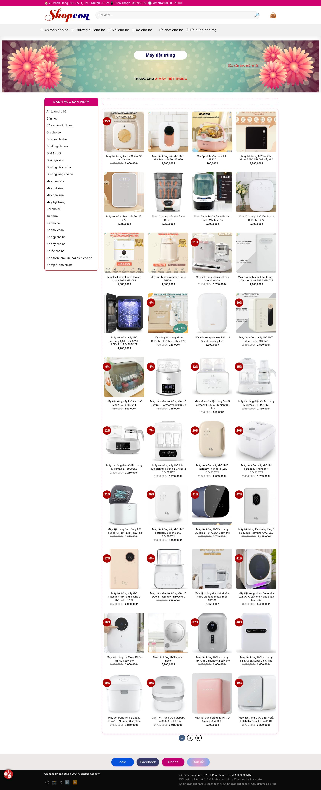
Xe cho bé (144, 30)
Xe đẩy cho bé (55, 244)
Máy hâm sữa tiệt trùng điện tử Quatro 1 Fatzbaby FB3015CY (168, 403)
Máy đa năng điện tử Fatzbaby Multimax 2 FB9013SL (256, 403)
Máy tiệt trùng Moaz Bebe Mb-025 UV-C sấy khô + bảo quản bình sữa (256, 597)
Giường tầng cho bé (59, 174)
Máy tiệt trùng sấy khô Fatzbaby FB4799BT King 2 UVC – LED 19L (124, 597)
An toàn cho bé (56, 30)
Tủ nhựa (52, 216)
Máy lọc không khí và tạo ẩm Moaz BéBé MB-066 (124, 278)
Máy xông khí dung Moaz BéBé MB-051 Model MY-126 (168, 339)
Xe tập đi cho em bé (59, 265)
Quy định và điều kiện (264, 783)
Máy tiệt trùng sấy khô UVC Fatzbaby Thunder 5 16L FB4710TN (212, 469)
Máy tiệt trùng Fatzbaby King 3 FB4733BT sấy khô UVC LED (256, 531)
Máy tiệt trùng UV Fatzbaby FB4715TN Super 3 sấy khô (124, 719)
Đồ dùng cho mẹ (203, 30)
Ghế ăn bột (53, 153)
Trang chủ (144, 79)
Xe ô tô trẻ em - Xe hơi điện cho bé (69, 258)
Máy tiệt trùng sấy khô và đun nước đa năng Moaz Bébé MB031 (212, 597)
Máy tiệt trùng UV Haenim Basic (168, 659)
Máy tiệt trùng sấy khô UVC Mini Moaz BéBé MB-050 (168, 158)
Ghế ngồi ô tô (55, 160)
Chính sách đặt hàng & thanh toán (199, 783)
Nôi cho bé (120, 30)
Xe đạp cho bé (56, 237)
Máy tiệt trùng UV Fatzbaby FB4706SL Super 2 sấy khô (256, 659)
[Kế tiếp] (198, 738)
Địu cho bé (53, 132)
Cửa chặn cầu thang (59, 125)
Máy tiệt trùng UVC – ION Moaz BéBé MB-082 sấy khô (256, 158)
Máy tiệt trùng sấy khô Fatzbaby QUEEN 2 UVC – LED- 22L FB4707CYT (124, 341)
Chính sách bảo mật (218, 779)
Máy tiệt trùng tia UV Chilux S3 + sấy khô (124, 158)
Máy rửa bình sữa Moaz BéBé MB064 (168, 278)
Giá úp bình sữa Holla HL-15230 (212, 158)
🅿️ (68, 782)
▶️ (75, 782)
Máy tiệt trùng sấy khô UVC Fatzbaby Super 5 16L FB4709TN (168, 533)
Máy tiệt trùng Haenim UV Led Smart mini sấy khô (212, 339)
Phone (173, 762)
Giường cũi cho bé (90, 30)
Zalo (122, 762)
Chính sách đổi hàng (235, 783)
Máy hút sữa (54, 188)
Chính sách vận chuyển (248, 779)
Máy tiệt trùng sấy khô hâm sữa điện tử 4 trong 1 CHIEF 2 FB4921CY (168, 469)
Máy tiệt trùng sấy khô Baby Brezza (168, 218)
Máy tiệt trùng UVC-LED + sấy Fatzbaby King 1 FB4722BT (256, 719)
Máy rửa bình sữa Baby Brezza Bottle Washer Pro (212, 218)
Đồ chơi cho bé (171, 30)
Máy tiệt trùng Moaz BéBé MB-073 (124, 218)
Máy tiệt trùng (56, 202)
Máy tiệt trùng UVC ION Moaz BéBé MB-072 (256, 218)
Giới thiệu (184, 779)
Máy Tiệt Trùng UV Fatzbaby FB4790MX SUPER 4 (168, 719)
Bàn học (51, 118)
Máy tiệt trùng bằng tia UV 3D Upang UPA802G (212, 719)
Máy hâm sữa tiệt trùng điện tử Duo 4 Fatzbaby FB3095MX (168, 595)
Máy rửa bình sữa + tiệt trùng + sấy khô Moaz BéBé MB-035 (256, 278)
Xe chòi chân (55, 230)
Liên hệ (198, 779)
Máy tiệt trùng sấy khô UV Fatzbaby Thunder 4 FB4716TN (256, 469)
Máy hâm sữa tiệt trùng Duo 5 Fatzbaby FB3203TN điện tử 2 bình (212, 405)
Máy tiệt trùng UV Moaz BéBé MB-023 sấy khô (124, 659)
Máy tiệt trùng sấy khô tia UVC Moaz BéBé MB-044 (124, 403)
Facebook (148, 762)
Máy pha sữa (55, 195)
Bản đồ (198, 762)
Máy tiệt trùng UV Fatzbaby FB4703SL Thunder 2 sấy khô (212, 659)
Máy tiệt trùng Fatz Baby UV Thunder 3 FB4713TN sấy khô (124, 531)
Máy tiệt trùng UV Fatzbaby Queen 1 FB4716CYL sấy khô (212, 531)
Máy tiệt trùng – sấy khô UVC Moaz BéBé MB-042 (256, 339)
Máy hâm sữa (55, 181)
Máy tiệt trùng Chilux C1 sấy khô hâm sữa (212, 278)
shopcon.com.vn (90, 773)
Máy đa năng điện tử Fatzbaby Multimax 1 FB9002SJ (124, 467)
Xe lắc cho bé (55, 251)
